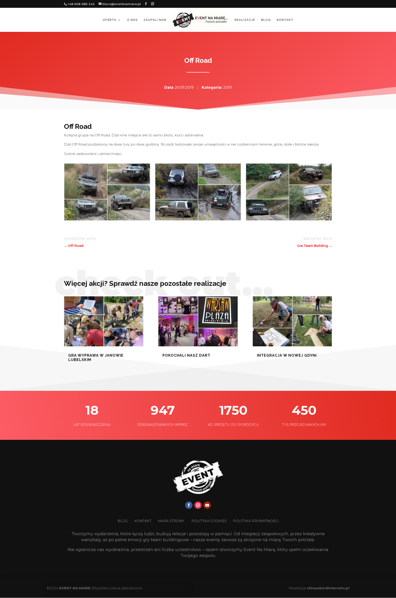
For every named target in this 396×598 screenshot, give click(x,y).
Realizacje (244, 20)
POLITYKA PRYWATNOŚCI (256, 521)
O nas (132, 20)
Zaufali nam (154, 20)
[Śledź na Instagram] (198, 505)
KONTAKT (143, 521)
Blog (266, 20)
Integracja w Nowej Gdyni (287, 355)
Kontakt (285, 20)
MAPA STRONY (171, 521)
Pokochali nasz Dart (186, 355)
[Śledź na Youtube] (207, 505)
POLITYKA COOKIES (209, 521)
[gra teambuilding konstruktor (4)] (107, 219)
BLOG (123, 521)
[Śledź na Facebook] (188, 505)
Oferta (109, 20)
